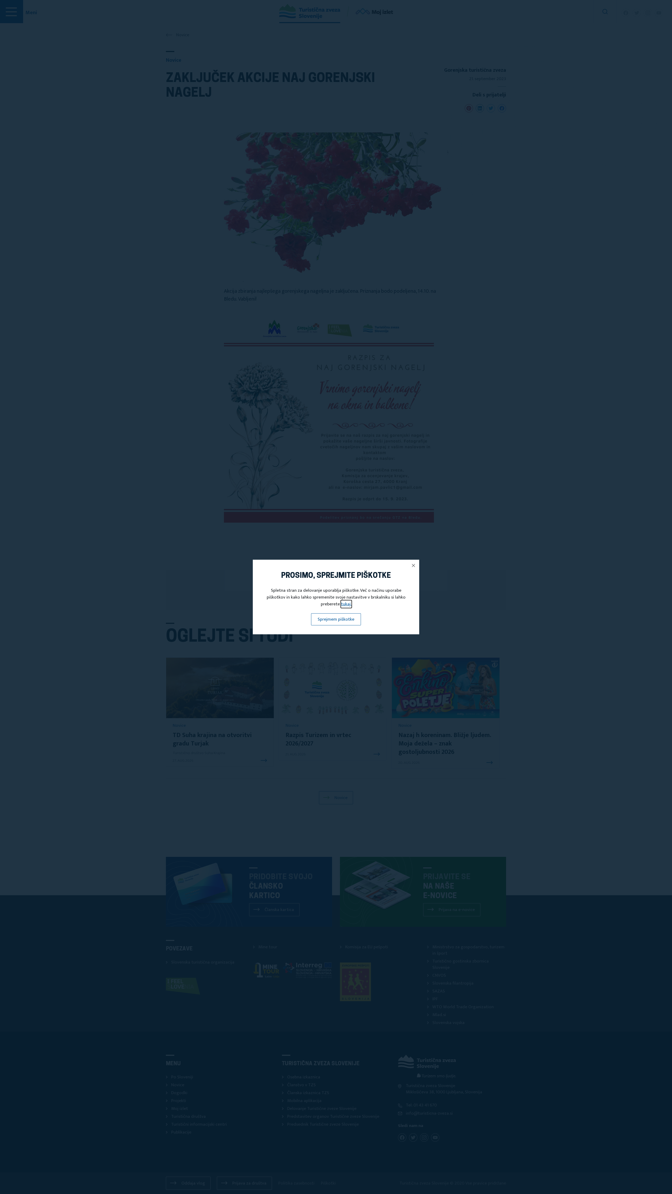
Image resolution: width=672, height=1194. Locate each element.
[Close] (413, 565)
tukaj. (346, 604)
